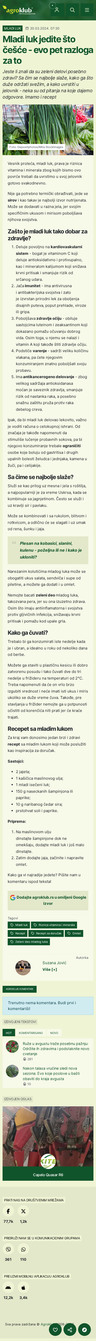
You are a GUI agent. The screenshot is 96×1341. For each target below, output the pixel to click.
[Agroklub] (19, 9)
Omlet (76, 933)
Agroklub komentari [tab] (19, 989)
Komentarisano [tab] (31, 1033)
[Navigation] (87, 9)
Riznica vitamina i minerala (56, 925)
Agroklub (48, 1324)
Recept (20, 933)
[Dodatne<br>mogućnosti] (84, 1329)
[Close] (72, 9)
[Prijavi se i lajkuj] (55, 1329)
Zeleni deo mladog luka (31, 942)
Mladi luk (21, 925)
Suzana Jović (54, 962)
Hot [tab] (9, 1033)
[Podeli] (69, 1329)
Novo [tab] (54, 1033)
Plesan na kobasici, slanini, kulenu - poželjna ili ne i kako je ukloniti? (51, 550)
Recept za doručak (48, 933)
